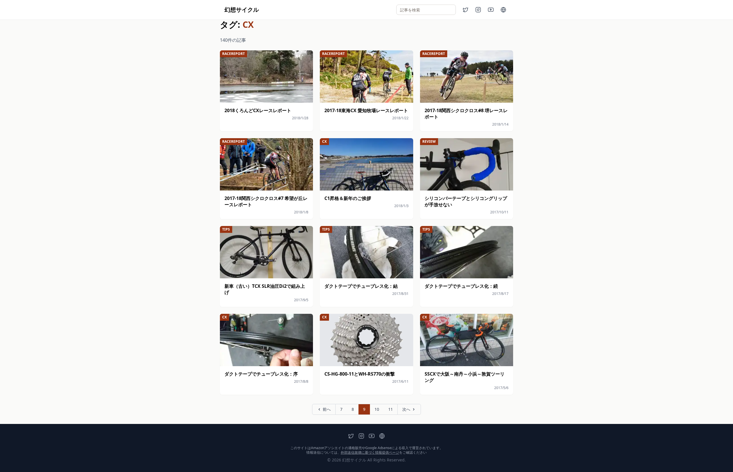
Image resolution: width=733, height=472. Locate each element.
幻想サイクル (241, 9)
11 (390, 409)
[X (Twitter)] (465, 10)
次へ (406, 409)
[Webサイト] (503, 10)
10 (377, 409)
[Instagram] (478, 10)
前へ (327, 409)
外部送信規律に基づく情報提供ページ (370, 452)
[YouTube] (491, 10)
